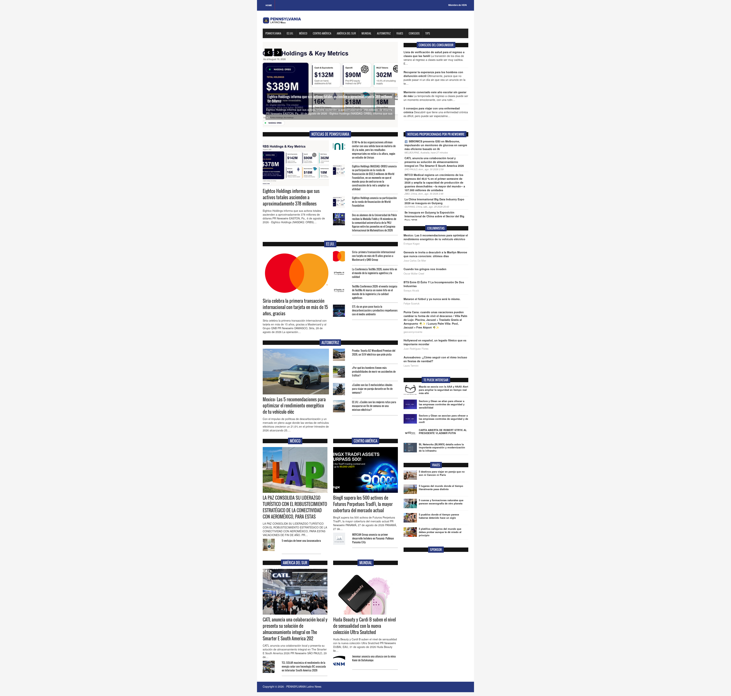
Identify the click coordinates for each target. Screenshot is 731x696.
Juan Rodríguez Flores (416, 348)
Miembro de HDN (457, 5)
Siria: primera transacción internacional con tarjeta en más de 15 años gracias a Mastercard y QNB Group (373, 256)
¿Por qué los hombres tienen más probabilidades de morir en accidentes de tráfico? (374, 371)
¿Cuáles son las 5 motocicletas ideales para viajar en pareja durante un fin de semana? (372, 388)
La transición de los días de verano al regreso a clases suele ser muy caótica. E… (434, 57)
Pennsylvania (273, 33)
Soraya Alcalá (411, 290)
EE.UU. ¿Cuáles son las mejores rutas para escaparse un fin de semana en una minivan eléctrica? (374, 406)
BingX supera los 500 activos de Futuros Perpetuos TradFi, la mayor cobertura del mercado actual (363, 504)
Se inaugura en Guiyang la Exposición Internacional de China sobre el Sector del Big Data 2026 (434, 216)
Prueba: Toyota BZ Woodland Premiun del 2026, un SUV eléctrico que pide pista (373, 352)
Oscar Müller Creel (414, 273)
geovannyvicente (413, 332)
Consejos (414, 33)
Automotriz (384, 33)
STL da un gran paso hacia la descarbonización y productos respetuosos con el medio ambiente (374, 310)
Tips (427, 33)
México (303, 33)
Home (269, 5)
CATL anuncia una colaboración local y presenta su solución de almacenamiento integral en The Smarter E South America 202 (295, 629)
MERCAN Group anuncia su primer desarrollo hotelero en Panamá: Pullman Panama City (373, 538)
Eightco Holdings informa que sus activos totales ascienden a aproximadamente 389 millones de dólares (329, 99)
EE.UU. (290, 33)
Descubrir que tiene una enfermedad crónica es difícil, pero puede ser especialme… (436, 112)
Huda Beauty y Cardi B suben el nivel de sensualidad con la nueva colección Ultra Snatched (364, 625)
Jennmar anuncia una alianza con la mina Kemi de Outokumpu (374, 658)
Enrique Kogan (412, 243)
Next (278, 52)
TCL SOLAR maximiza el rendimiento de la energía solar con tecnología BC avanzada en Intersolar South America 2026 (304, 666)
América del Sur (346, 33)
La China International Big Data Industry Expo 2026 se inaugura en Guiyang (434, 201)
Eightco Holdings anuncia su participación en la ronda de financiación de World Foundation (374, 201)
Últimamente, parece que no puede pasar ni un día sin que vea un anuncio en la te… (434, 77)
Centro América (322, 33)
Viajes (399, 33)
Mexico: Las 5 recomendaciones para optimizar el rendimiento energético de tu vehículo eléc (294, 405)
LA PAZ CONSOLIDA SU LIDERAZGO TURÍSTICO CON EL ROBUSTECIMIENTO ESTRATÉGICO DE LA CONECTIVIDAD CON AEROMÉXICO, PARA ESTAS (295, 507)
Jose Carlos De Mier (415, 260)
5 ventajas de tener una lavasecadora (301, 541)
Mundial (366, 33)
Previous (268, 52)
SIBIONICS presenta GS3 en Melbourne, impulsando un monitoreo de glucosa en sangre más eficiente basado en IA (436, 145)
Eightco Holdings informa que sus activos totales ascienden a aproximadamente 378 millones (291, 197)
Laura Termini (411, 365)
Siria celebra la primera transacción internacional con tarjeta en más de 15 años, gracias (295, 307)
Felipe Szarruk (412, 303)
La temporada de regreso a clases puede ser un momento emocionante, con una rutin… (436, 96)
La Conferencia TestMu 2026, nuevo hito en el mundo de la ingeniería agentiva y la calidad (374, 273)
